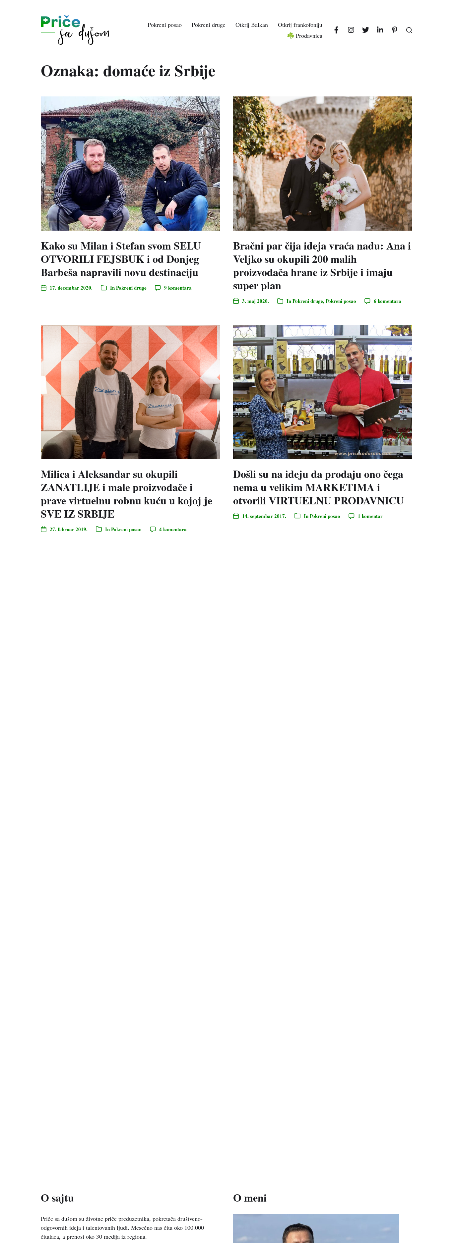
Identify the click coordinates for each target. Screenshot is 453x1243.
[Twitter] (365, 30)
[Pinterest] (394, 30)
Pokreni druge (209, 25)
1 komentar (370, 516)
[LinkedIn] (380, 30)
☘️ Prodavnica (304, 35)
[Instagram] (351, 30)
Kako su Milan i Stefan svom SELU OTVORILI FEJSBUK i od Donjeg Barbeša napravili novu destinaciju (121, 259)
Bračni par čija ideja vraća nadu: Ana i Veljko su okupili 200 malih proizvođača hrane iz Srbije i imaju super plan (322, 265)
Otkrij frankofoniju (300, 25)
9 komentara (178, 287)
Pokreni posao (165, 25)
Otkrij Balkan (251, 25)
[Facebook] (336, 30)
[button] (409, 30)
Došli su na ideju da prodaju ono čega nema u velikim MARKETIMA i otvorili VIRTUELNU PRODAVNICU (318, 487)
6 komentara (387, 301)
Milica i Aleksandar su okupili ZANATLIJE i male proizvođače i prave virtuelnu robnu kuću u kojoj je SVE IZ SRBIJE (126, 493)
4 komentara (173, 529)
